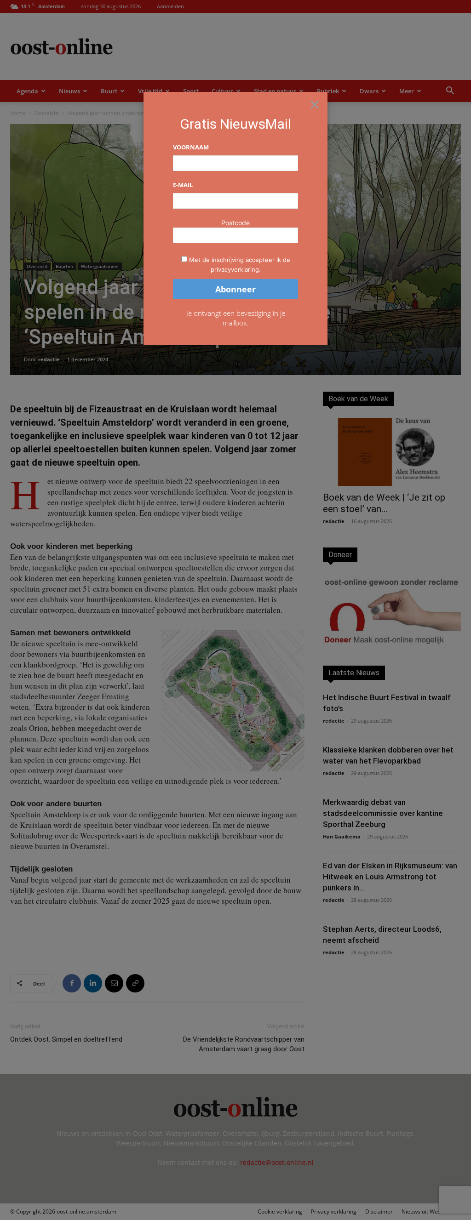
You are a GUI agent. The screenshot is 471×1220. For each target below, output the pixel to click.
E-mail (183, 185)
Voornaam (191, 147)
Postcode (235, 223)
